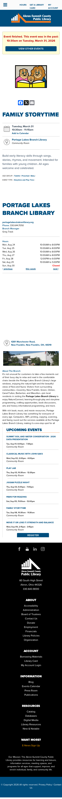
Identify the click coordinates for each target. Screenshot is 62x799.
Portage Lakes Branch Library (29, 139)
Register (33, 535)
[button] (5, 5)
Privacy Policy (45, 784)
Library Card (31, 661)
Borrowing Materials (31, 656)
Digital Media (31, 720)
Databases (31, 716)
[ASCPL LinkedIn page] (35, 549)
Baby (33, 176)
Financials (31, 631)
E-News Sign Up (31, 745)
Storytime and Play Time (24, 180)
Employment (31, 627)
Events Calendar (31, 686)
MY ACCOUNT (53, 6)
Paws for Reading (16, 496)
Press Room (31, 690)
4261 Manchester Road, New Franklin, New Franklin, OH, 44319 (31, 343)
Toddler (17, 176)
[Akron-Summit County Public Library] (31, 17)
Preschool (25, 176)
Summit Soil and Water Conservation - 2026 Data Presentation (31, 438)
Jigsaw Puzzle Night (18, 482)
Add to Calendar (20, 133)
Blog (31, 682)
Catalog (31, 711)
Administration (31, 610)
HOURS (23, 4)
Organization (31, 640)
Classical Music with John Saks (24, 453)
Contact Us (31, 618)
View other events (31, 48)
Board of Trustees (31, 614)
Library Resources (31, 724)
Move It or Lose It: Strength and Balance (30, 522)
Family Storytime (16, 508)
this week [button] (31, 269)
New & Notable (31, 728)
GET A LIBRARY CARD (37, 6)
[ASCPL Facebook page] (19, 549)
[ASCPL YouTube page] (27, 549)
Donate (31, 623)
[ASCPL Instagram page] (43, 549)
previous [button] (8, 269)
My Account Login (31, 665)
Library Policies (31, 635)
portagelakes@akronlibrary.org (18, 222)
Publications (31, 695)
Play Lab (11, 468)
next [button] (55, 269)
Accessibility (31, 606)
